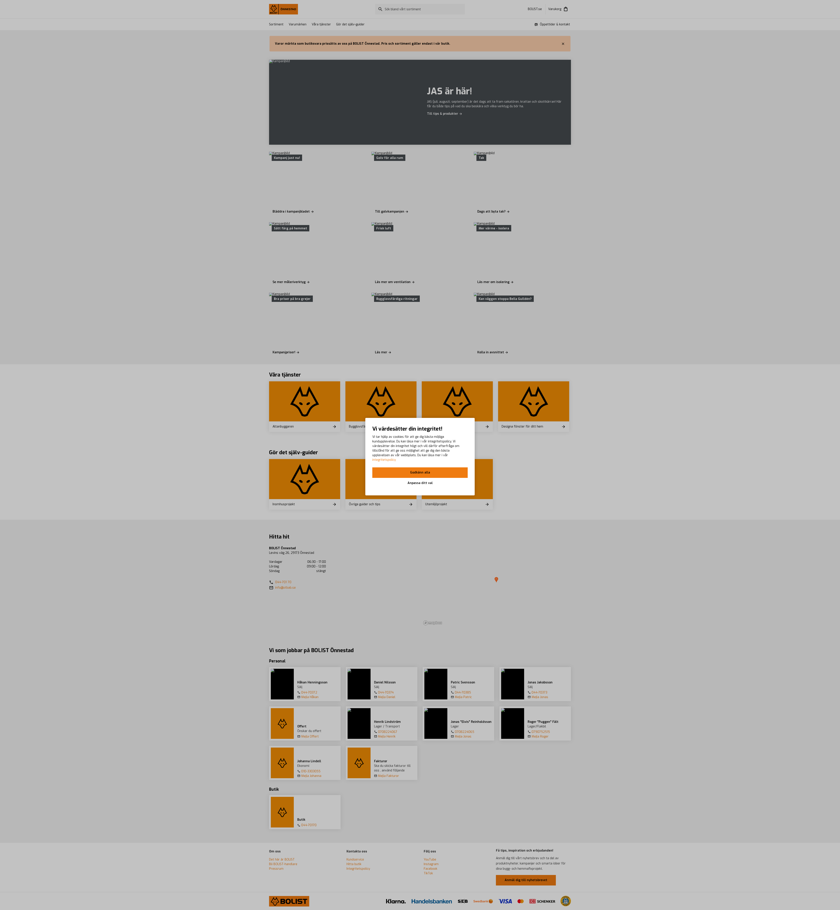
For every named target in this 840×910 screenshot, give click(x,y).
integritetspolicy (384, 460)
